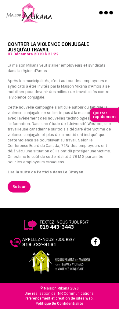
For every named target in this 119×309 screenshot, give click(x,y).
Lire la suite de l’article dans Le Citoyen (45, 172)
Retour (19, 186)
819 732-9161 (39, 244)
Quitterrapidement (104, 115)
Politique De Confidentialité (59, 303)
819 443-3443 (57, 227)
